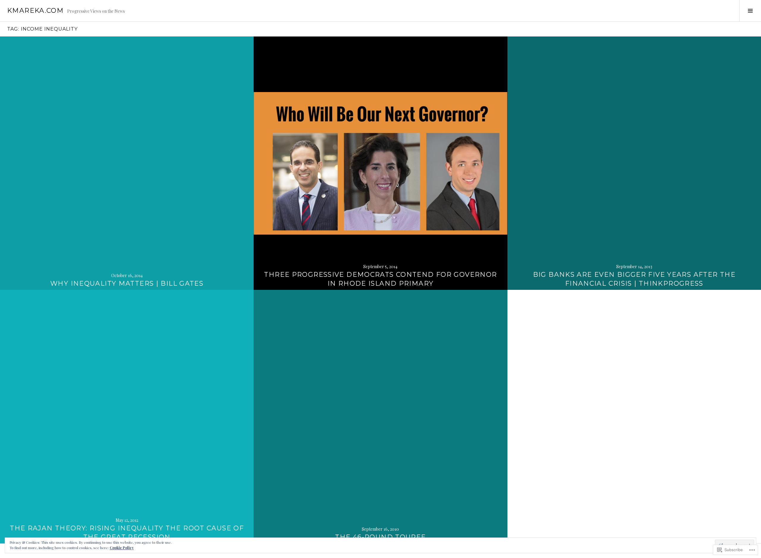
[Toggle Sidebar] (750, 10)
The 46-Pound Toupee (380, 537)
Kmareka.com (35, 11)
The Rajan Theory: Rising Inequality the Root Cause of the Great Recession (127, 532)
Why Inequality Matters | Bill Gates (126, 283)
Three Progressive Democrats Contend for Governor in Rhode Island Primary (380, 279)
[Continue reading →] (127, 163)
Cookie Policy (122, 547)
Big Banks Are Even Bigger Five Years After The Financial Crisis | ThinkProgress (634, 279)
